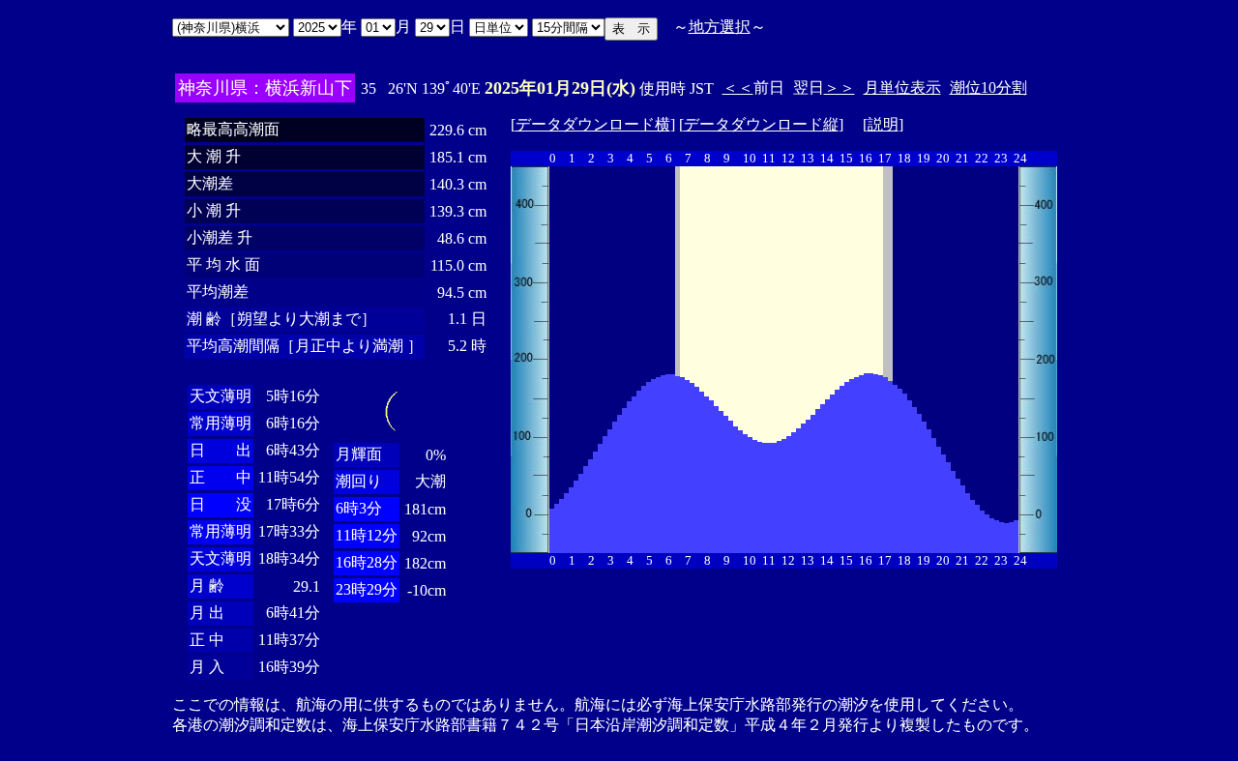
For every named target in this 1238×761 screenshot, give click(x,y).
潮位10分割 (988, 87)
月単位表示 (902, 87)
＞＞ (839, 87)
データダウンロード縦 (761, 124)
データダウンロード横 (593, 124)
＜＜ (737, 87)
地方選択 (720, 26)
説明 (883, 124)
